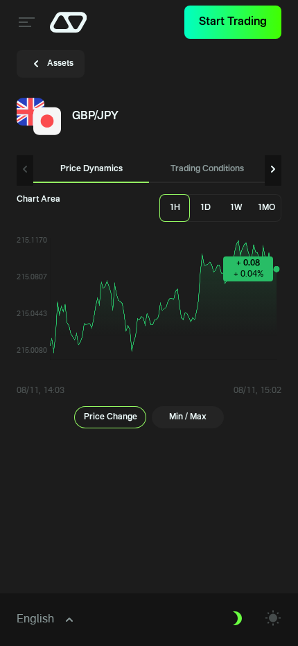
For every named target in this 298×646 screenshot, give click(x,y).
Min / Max (188, 417)
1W (236, 208)
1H (174, 208)
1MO (266, 208)
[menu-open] (25, 22)
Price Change (110, 417)
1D (205, 208)
